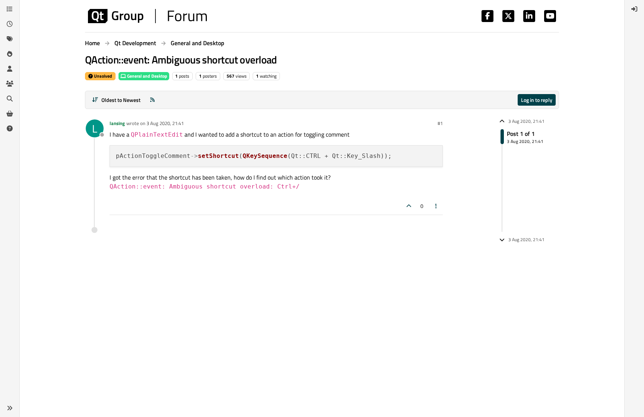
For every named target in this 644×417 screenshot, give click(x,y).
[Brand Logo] (147, 16)
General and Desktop (146, 76)
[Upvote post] (409, 206)
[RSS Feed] (152, 100)
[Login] (634, 9)
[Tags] (9, 39)
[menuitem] (634, 9)
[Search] (9, 99)
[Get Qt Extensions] (9, 113)
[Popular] (9, 54)
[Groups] (9, 84)
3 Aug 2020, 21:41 (165, 123)
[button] (9, 408)
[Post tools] (436, 206)
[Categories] (9, 9)
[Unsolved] (9, 128)
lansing (117, 123)
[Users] (9, 69)
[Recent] (9, 24)
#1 (440, 123)
